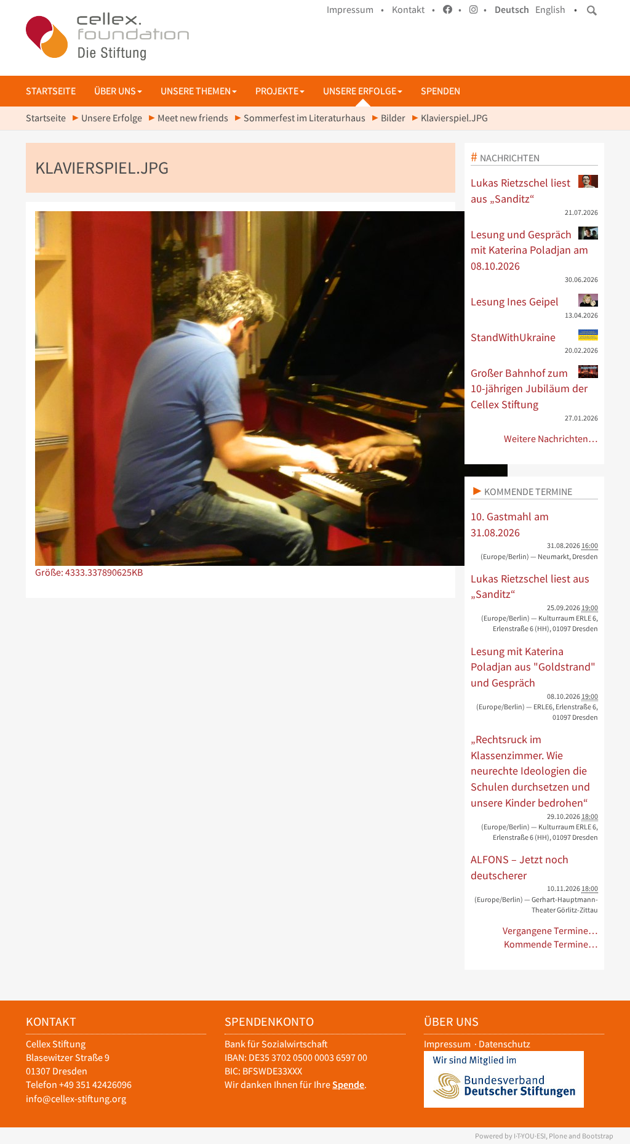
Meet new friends (193, 118)
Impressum (447, 1044)
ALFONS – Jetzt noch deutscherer (519, 867)
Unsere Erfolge (359, 91)
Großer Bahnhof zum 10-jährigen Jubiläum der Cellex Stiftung (529, 388)
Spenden (440, 91)
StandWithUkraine (513, 337)
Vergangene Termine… (550, 931)
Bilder (393, 118)
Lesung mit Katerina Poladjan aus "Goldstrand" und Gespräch (533, 667)
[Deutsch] (107, 36)
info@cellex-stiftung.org (76, 1099)
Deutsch (512, 9)
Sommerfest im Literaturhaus (304, 118)
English (550, 9)
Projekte (276, 91)
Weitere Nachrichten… (551, 439)
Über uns (115, 91)
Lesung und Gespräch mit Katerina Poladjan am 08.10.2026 (529, 250)
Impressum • (355, 9)
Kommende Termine (528, 491)
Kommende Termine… (551, 944)
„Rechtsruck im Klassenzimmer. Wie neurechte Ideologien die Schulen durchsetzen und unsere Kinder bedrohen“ (530, 771)
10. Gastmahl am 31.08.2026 (510, 524)
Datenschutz (504, 1044)
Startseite (51, 91)
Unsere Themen (196, 91)
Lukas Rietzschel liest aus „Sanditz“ (520, 190)
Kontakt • (413, 9)
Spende (348, 1084)
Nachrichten (510, 157)
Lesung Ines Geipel (515, 301)
